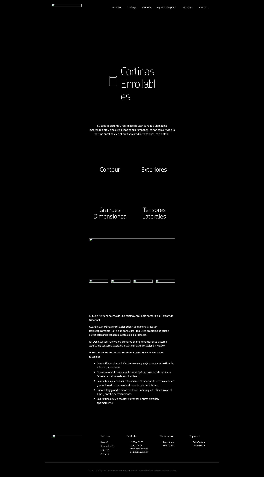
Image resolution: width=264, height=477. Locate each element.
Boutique (146, 7)
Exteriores (154, 169)
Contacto (203, 7)
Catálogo (132, 7)
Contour (110, 169)
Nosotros (116, 7)
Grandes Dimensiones (110, 213)
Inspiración (188, 7)
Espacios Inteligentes (167, 7)
